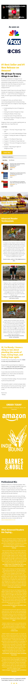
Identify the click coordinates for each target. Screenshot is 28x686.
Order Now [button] (7, 152)
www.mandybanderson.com (8, 520)
